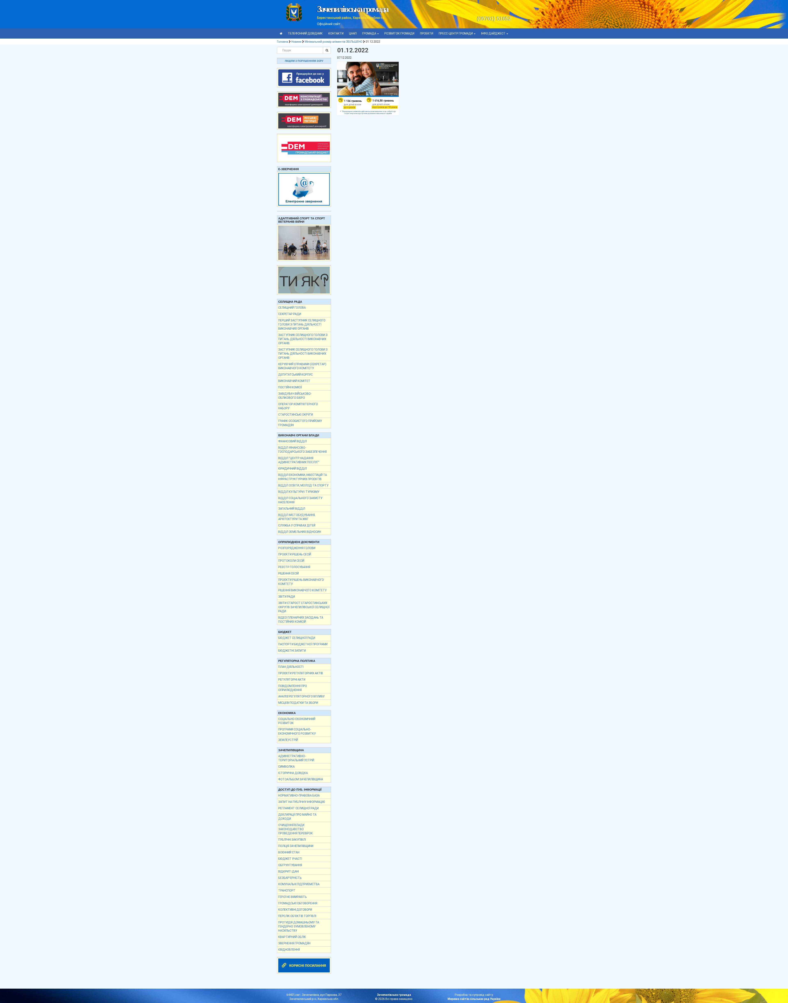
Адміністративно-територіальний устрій (296, 758)
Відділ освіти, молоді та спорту (303, 485)
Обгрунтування (290, 865)
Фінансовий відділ (292, 441)
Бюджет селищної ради (296, 638)
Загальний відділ (291, 508)
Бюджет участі (290, 858)
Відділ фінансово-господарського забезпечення (302, 449)
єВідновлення (289, 949)
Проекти (426, 33)
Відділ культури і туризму (298, 491)
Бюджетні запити (292, 650)
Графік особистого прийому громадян (300, 423)
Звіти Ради (286, 596)
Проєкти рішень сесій (294, 554)
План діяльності (291, 666)
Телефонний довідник (305, 33)
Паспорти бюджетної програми (303, 644)
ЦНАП (353, 33)
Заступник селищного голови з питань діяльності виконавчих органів (303, 339)
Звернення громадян (294, 943)
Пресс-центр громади (456, 33)
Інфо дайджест (493, 33)
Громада (369, 33)
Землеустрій (288, 740)
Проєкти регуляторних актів (300, 673)
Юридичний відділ (292, 468)
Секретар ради (289, 314)
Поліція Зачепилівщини (295, 846)
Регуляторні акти (291, 679)
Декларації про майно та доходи (297, 816)
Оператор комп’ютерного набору (298, 406)
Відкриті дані (288, 871)
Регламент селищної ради (298, 808)
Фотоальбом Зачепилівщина (300, 779)
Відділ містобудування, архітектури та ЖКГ (296, 517)
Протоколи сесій (291, 560)
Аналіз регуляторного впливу (301, 696)
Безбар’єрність (290, 877)
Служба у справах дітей (296, 525)
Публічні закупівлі (292, 839)
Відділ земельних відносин (299, 531)
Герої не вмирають (292, 897)
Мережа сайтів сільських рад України (474, 999)
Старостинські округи (295, 414)
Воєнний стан (288, 852)
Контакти (336, 33)
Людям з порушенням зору (304, 61)
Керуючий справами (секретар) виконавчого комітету (302, 366)
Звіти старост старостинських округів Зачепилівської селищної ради (304, 607)
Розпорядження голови (296, 548)
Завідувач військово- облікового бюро (295, 395)
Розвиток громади (399, 33)
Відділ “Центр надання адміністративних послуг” (298, 460)
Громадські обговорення (297, 903)
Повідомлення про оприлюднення (292, 688)
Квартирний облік (292, 937)
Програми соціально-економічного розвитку (297, 731)
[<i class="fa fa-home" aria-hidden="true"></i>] (281, 33)
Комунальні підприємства (299, 884)
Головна (282, 41)
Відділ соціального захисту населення (300, 500)
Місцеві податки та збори (298, 702)
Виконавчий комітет (294, 381)
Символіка (286, 766)
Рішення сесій (288, 573)
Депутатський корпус (295, 374)
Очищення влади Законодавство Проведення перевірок (295, 829)
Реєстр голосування (294, 567)
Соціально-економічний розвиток (296, 721)
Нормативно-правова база (299, 795)
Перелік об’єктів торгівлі (297, 916)
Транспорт (286, 890)
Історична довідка (293, 773)
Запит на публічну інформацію (301, 802)
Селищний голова (292, 307)
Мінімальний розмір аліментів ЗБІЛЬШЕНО (333, 41)
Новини (296, 41)
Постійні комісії (290, 387)
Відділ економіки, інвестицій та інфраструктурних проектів (302, 477)
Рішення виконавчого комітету (302, 590)
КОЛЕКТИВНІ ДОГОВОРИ (295, 909)
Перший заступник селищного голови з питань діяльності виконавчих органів (301, 324)
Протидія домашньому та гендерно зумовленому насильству (298, 926)
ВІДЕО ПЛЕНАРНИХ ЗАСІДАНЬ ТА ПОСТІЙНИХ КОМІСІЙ (300, 619)
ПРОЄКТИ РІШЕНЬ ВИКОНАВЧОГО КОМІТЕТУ (301, 582)
